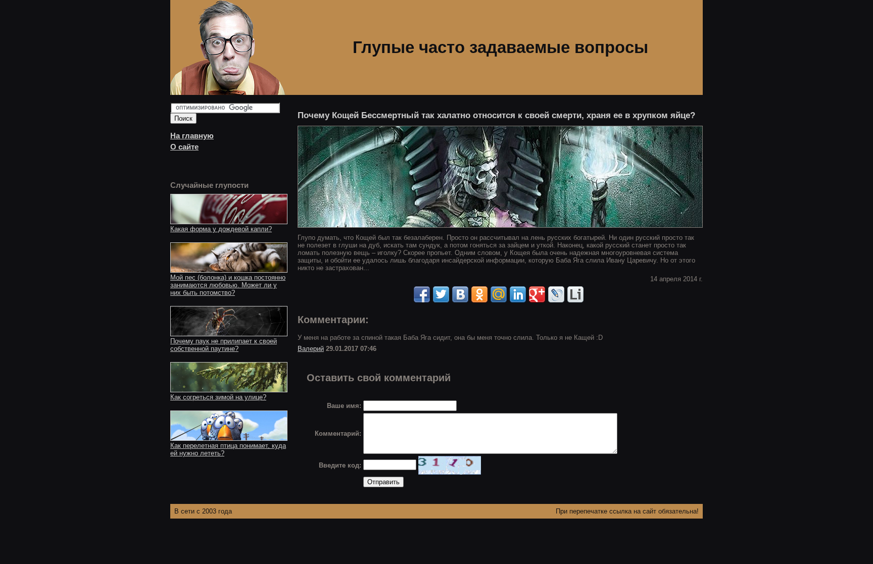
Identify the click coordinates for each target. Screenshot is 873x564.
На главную (192, 136)
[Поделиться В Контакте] (460, 294)
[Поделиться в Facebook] (422, 294)
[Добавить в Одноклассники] (479, 294)
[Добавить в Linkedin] (518, 294)
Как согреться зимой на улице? (218, 397)
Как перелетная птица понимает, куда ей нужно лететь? (228, 449)
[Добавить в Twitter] (441, 294)
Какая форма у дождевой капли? (221, 229)
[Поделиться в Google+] (537, 294)
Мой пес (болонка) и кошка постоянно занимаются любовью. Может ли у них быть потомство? (227, 285)
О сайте (184, 147)
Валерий (311, 348)
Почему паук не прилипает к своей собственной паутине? (223, 344)
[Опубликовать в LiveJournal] (556, 294)
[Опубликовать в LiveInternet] (575, 294)
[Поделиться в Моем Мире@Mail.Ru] (499, 294)
